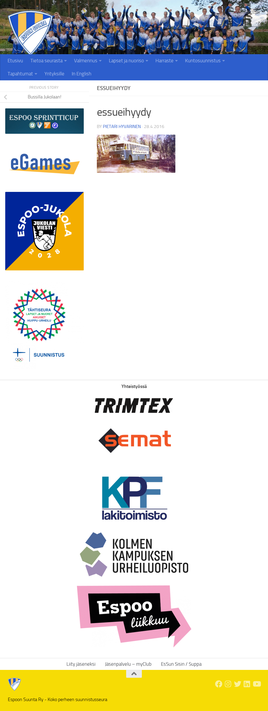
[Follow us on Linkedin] (247, 684)
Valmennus (85, 61)
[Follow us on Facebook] (218, 684)
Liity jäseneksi (246, 11)
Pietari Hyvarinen (122, 126)
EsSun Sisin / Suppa (181, 664)
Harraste (164, 61)
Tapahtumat (20, 74)
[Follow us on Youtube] (256, 684)
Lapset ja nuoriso (126, 61)
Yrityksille (54, 74)
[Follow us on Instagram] (228, 684)
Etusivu (15, 61)
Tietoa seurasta (46, 61)
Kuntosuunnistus (203, 61)
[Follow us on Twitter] (237, 684)
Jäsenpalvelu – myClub (128, 664)
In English (81, 74)
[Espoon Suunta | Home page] (30, 33)
